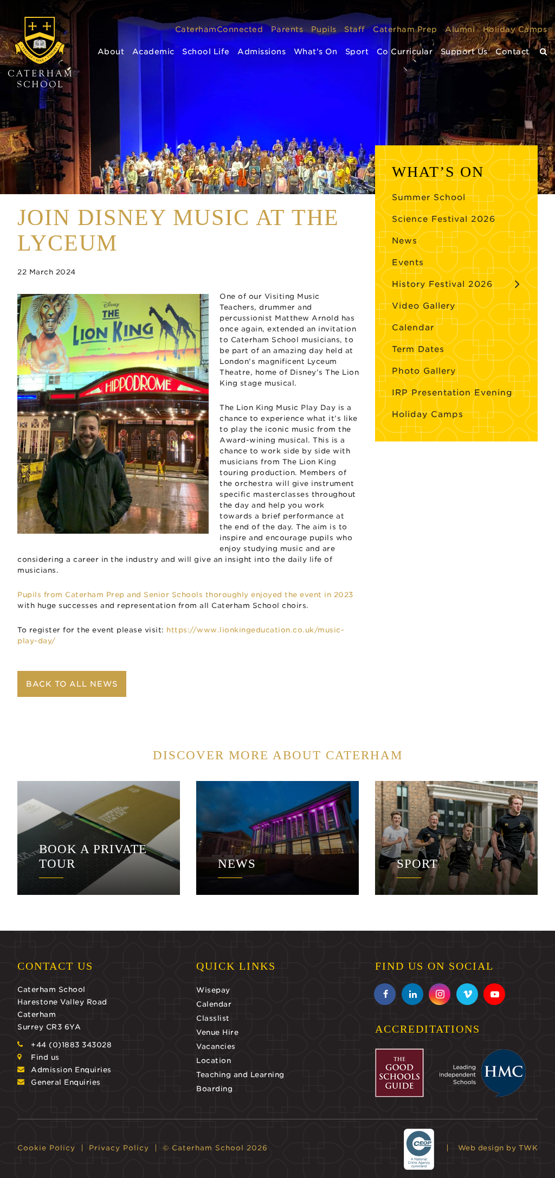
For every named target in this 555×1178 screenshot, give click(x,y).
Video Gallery (423, 306)
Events (408, 262)
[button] (543, 52)
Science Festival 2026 (443, 219)
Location (213, 1061)
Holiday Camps (515, 29)
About (111, 51)
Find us (45, 1057)
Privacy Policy (119, 1148)
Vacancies (216, 1046)
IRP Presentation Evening (452, 393)
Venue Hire (217, 1032)
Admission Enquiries (71, 1070)
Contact (512, 51)
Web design (481, 1148)
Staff (354, 29)
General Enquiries (66, 1082)
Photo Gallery (424, 371)
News (404, 241)
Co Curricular (405, 51)
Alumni (460, 29)
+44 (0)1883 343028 (71, 1045)
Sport (357, 51)
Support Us (464, 51)
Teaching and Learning (240, 1075)
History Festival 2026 (442, 284)
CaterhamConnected (219, 29)
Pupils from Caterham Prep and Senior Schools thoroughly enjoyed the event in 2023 (185, 595)
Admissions (261, 51)
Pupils (324, 29)
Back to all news (72, 684)
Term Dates (418, 349)
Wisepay (213, 990)
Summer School (429, 197)
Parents (287, 29)
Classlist (213, 1018)
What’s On (316, 51)
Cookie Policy (46, 1148)
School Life (206, 51)
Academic (153, 51)
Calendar (413, 327)
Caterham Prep (405, 29)
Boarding (214, 1089)
